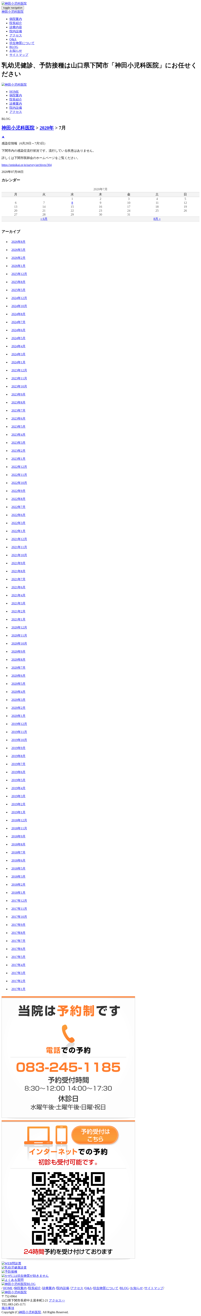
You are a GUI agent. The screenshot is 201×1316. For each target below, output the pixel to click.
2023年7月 (18, 410)
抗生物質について (22, 43)
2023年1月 (18, 458)
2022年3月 (18, 523)
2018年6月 (18, 860)
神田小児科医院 (13, 11)
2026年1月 (18, 266)
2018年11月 (19, 828)
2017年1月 (18, 989)
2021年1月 (18, 619)
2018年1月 (18, 892)
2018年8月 (18, 844)
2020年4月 (18, 691)
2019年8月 (18, 756)
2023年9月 (18, 394)
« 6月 (44, 218)
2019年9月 (18, 748)
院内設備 (15, 31)
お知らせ (15, 50)
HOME (14, 91)
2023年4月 (18, 434)
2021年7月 (18, 579)
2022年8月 (18, 499)
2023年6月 (18, 418)
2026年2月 (18, 257)
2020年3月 (18, 699)
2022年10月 (19, 482)
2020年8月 (18, 659)
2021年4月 (18, 595)
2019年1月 (18, 812)
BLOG (13, 47)
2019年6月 (18, 772)
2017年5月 (18, 957)
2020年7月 (18, 667)
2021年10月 (19, 555)
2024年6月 (18, 330)
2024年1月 (18, 362)
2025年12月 (19, 274)
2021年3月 (18, 603)
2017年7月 (18, 940)
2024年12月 (19, 298)
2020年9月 (18, 651)
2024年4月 (18, 346)
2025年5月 (18, 290)
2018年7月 (18, 852)
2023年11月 (19, 378)
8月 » (157, 218)
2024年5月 (18, 338)
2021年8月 (18, 571)
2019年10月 (19, 740)
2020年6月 (18, 675)
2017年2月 (18, 981)
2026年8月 (18, 241)
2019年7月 (18, 764)
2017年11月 (19, 908)
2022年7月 (18, 507)
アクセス (15, 35)
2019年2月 (18, 804)
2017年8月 (18, 932)
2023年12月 (19, 370)
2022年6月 (18, 515)
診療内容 (15, 27)
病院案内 (15, 19)
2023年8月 (18, 402)
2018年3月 (18, 876)
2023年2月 (18, 450)
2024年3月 (18, 354)
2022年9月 (18, 490)
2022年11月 (19, 474)
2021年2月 (18, 611)
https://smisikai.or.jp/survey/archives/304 (27, 165)
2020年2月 (18, 707)
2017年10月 (19, 916)
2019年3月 (18, 796)
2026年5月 (18, 249)
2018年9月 (18, 836)
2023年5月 (18, 426)
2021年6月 (18, 587)
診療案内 (15, 103)
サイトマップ (18, 54)
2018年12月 (19, 820)
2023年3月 (18, 442)
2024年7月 (18, 322)
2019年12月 (19, 724)
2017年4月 (18, 965)
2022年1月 (18, 531)
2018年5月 (18, 868)
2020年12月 (19, 627)
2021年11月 (19, 547)
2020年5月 (18, 683)
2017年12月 (19, 900)
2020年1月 (18, 715)
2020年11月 (19, 635)
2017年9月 (18, 924)
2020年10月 (19, 643)
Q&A (12, 39)
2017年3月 (18, 973)
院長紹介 (15, 23)
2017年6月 (18, 948)
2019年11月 (19, 732)
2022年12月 (19, 466)
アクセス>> (57, 1300)
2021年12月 (19, 539)
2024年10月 (19, 306)
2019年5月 (18, 780)
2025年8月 (18, 282)
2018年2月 (18, 884)
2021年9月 (18, 563)
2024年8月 (18, 314)
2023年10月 (19, 386)
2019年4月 (18, 788)
